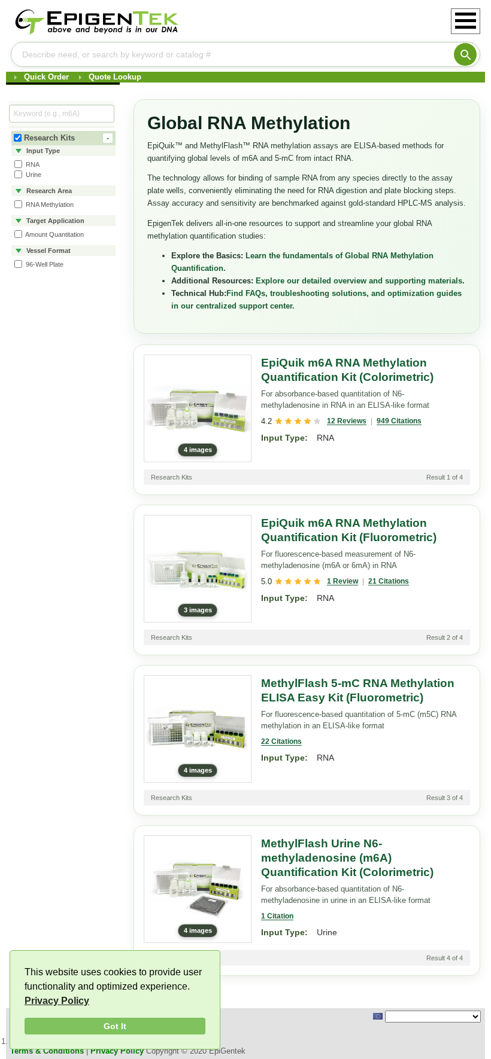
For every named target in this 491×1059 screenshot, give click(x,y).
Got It (115, 1026)
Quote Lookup (115, 76)
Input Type (42, 150)
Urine (32, 174)
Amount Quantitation (54, 234)
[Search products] (465, 54)
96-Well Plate (43, 264)
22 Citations (281, 741)
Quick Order (46, 76)
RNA (32, 164)
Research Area (48, 190)
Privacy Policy (57, 1001)
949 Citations (399, 421)
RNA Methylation (49, 204)
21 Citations (388, 581)
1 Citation (277, 916)
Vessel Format (48, 250)
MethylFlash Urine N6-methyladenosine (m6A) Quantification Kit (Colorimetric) (347, 857)
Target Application (54, 220)
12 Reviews (346, 421)
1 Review (342, 581)
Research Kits (66, 137)
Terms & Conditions (47, 1050)
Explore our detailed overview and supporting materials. (360, 280)
